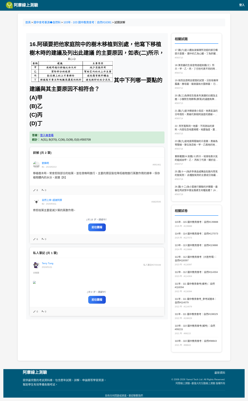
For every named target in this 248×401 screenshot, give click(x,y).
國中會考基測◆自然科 (47, 22)
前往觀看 (97, 227)
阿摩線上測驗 (25, 5)
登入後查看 (47, 135)
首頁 (28, 22)
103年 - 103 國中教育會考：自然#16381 (87, 22)
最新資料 (219, 372)
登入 (242, 5)
